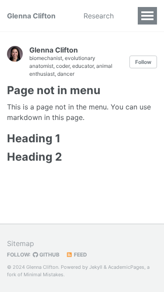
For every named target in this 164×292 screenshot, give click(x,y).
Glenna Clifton (31, 15)
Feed (80, 254)
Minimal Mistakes (43, 274)
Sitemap (20, 243)
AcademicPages (126, 267)
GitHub (48, 254)
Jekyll (95, 267)
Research (99, 15)
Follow (143, 62)
